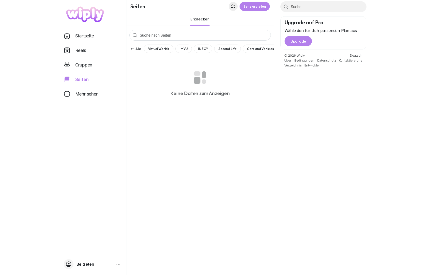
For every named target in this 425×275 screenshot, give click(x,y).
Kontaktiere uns (350, 60)
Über (287, 60)
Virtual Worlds (158, 49)
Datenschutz (326, 60)
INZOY (203, 49)
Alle (138, 49)
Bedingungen (304, 60)
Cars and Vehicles (260, 49)
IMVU (184, 49)
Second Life (227, 49)
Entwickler (312, 65)
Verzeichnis (293, 65)
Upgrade (298, 41)
